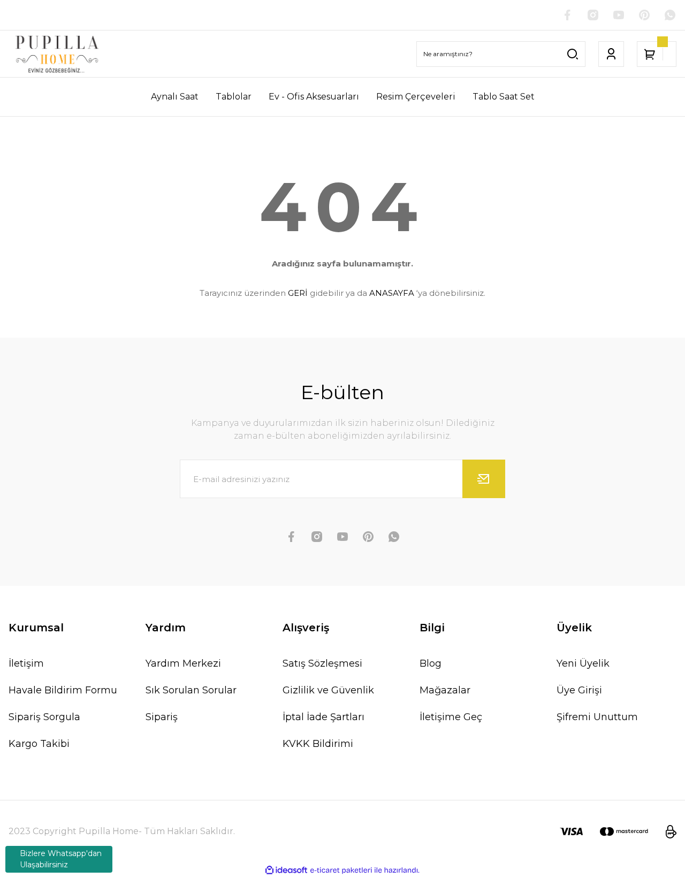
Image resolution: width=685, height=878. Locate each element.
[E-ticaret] (341, 870)
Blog (431, 663)
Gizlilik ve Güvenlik (328, 690)
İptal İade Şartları (323, 717)
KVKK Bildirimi (318, 744)
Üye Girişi (579, 690)
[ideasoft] (286, 871)
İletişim (26, 663)
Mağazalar (445, 690)
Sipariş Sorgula (44, 717)
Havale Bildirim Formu (63, 690)
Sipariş (162, 717)
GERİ (298, 293)
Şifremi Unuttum (597, 717)
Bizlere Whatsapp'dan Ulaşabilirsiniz (61, 859)
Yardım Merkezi (183, 663)
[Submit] (483, 479)
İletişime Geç (451, 717)
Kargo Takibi (39, 744)
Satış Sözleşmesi (322, 663)
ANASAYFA (391, 293)
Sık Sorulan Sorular (191, 690)
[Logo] (57, 53)
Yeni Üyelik (583, 663)
